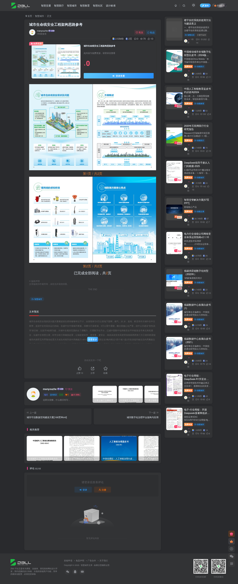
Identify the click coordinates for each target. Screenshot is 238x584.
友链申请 (68, 560)
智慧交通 (46, 5)
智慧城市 (72, 5)
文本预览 (34, 311)
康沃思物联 (101, 565)
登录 (85, 489)
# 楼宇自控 (201, 34)
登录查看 (120, 75)
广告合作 (92, 560)
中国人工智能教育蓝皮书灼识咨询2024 (197, 90)
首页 (29, 15)
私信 (152, 32)
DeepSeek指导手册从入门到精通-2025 (197, 164)
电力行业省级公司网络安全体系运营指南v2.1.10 (197, 235)
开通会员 (221, 5)
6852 (54, 394)
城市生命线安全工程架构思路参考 (56, 24)
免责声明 (80, 560)
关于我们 (103, 560)
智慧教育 (85, 5)
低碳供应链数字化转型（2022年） (196, 272)
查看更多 (92, 339)
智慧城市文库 (86, 565)
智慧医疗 (59, 5)
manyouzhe (42, 30)
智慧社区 (98, 5)
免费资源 (188, 66)
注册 (104, 489)
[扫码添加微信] (231, 556)
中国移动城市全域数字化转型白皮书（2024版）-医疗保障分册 (197, 55)
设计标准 (111, 5)
